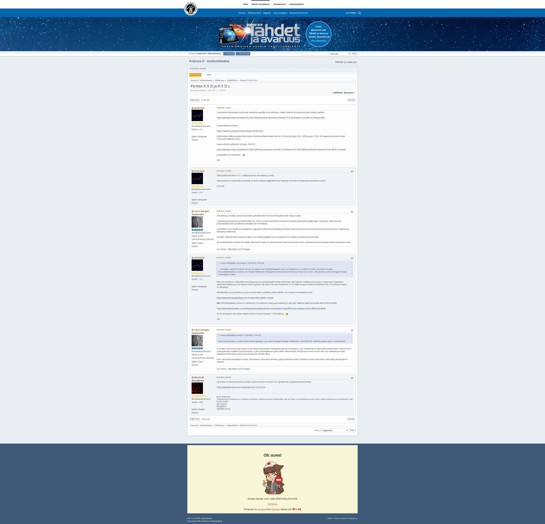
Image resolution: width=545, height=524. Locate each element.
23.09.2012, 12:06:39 (223, 257)
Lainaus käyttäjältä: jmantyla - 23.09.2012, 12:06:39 (241, 335)
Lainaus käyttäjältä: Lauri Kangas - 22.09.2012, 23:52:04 (242, 263)
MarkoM (199, 377)
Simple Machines (206, 518)
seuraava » (349, 92)
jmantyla (199, 107)
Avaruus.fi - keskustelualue (209, 61)
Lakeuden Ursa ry (223, 408)
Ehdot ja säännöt (340, 518)
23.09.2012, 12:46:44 (223, 330)
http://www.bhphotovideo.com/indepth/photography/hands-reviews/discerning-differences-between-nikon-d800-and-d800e (271, 308)
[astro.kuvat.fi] (193, 406)
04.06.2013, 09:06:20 (223, 377)
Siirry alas (194, 100)
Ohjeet (330, 518)
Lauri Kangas (201, 211)
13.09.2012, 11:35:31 (223, 108)
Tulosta (351, 100)
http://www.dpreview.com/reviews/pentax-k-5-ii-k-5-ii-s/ (241, 387)
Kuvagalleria (221, 406)
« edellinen (337, 92)
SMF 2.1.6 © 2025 (193, 518)
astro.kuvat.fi (221, 404)
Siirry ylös (194, 419)
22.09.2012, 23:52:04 (223, 211)
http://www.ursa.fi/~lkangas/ (239, 249)
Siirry (316, 430)
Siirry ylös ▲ (353, 518)
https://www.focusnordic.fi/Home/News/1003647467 (240, 131)
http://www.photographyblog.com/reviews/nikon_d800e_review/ (245, 298)
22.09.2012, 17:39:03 (223, 171)
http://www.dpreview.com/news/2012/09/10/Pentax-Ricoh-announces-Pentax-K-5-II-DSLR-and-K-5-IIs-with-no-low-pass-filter (271, 117)
